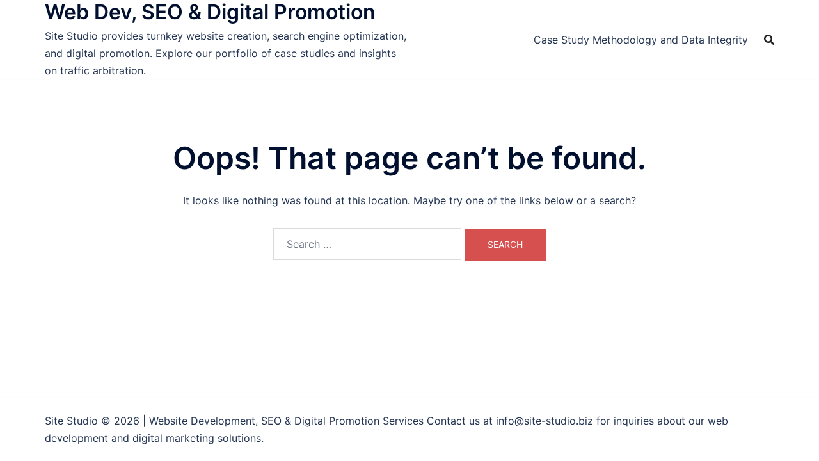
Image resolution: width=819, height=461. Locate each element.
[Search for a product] (769, 40)
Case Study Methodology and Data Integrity (641, 39)
